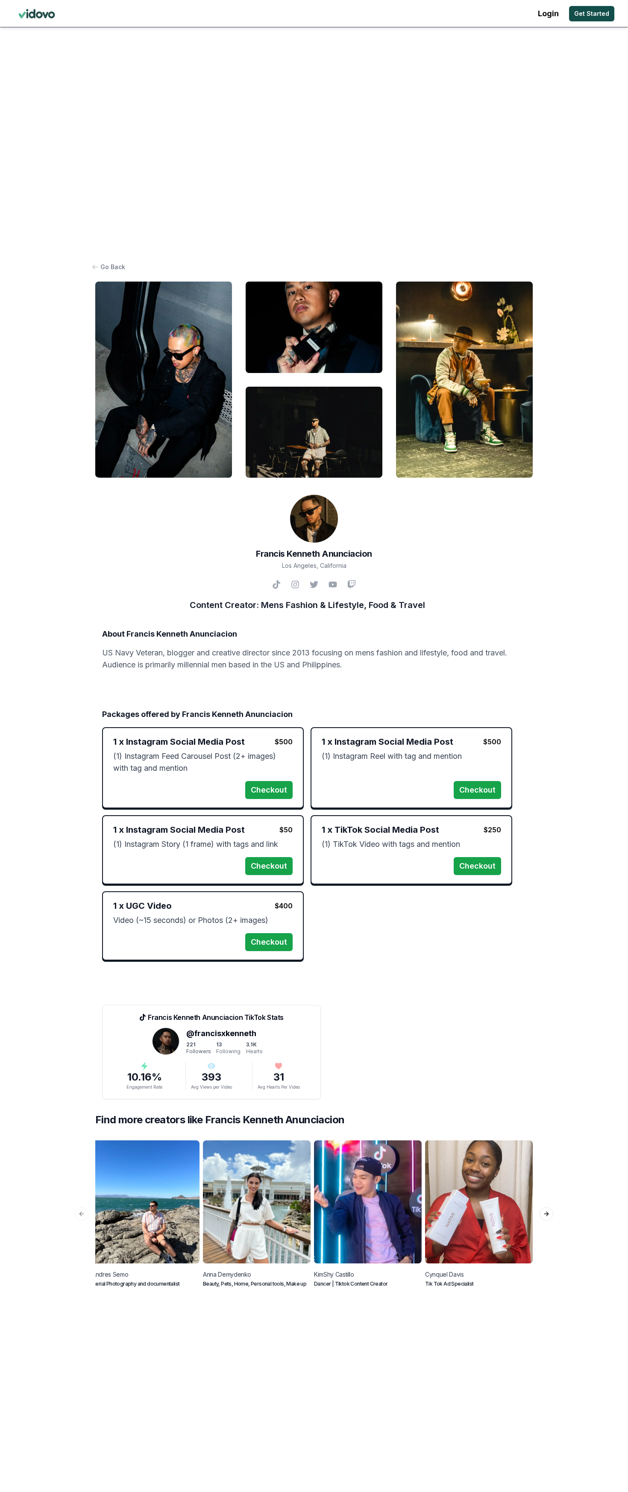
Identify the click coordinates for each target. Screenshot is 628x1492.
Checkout (269, 789)
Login (548, 13)
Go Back (112, 266)
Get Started (591, 13)
